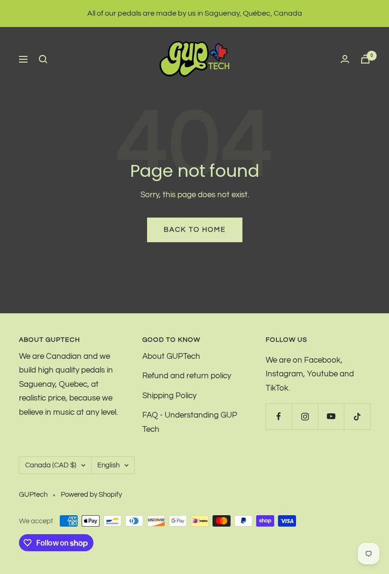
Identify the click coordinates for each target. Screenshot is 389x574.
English (108, 465)
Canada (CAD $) (50, 465)
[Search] (43, 59)
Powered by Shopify (91, 494)
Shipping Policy (169, 396)
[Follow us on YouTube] (331, 416)
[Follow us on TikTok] (357, 416)
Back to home (195, 229)
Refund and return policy (186, 376)
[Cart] (365, 59)
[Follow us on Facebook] (279, 416)
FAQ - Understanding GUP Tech (189, 422)
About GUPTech (171, 356)
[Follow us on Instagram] (305, 416)
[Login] (345, 59)
